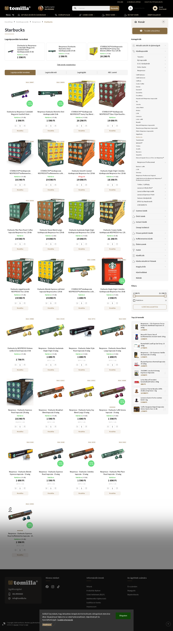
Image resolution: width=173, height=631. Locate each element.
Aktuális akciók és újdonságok (148, 45)
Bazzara (138, 152)
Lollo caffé (139, 119)
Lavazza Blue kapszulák (145, 191)
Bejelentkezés (133, 594)
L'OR (137, 113)
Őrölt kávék (140, 216)
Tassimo (140, 57)
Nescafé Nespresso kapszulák (145, 125)
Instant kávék (141, 222)
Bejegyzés (131, 590)
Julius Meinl (139, 107)
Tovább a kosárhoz (152, 31)
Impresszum (91, 606)
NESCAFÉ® (139, 143)
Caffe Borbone (140, 78)
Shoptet (16, 625)
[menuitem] (34, 15)
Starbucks (139, 137)
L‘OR (137, 169)
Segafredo (139, 134)
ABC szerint (112, 72)
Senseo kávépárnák (144, 198)
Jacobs (138, 104)
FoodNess (139, 96)
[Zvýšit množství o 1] (25, 126)
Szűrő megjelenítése (150, 307)
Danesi (138, 87)
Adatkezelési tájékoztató (96, 598)
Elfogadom (123, 615)
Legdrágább (81, 72)
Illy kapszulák (142, 60)
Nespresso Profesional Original (146, 175)
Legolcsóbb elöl (51, 72)
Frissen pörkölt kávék (144, 233)
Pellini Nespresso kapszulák (144, 131)
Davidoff (138, 90)
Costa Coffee (140, 84)
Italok (138, 250)
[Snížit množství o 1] (15, 126)
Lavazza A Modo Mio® (145, 188)
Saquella (139, 155)
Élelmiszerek (141, 244)
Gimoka (138, 173)
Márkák (139, 278)
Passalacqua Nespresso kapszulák (147, 128)
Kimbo (138, 110)
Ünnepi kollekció (142, 227)
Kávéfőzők (140, 255)
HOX (26, 625)
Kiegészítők (141, 266)
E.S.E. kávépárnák (143, 64)
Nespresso (141, 70)
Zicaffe (138, 149)
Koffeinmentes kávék (144, 238)
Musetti (138, 122)
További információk (65, 620)
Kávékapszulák (142, 51)
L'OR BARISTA (142, 205)
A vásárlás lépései (134, 2)
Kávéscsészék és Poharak (146, 261)
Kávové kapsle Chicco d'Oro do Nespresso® (150, 158)
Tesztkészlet (140, 140)
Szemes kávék (141, 211)
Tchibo (138, 146)
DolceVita (139, 93)
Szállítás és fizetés (93, 602)
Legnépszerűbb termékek (20, 72)
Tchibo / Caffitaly (143, 184)
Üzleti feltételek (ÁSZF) (154, 2)
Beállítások (47, 625)
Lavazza (138, 116)
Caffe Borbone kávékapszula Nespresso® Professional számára (149, 179)
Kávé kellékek (141, 272)
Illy (137, 101)
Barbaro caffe (140, 166)
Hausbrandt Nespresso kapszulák (146, 98)
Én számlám (132, 586)
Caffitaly (138, 81)
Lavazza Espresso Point (145, 195)
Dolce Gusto (141, 67)
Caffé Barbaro (140, 75)
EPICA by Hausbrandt (144, 201)
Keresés (114, 8)
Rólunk (120, 2)
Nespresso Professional (146, 162)
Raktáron (151, 300)
